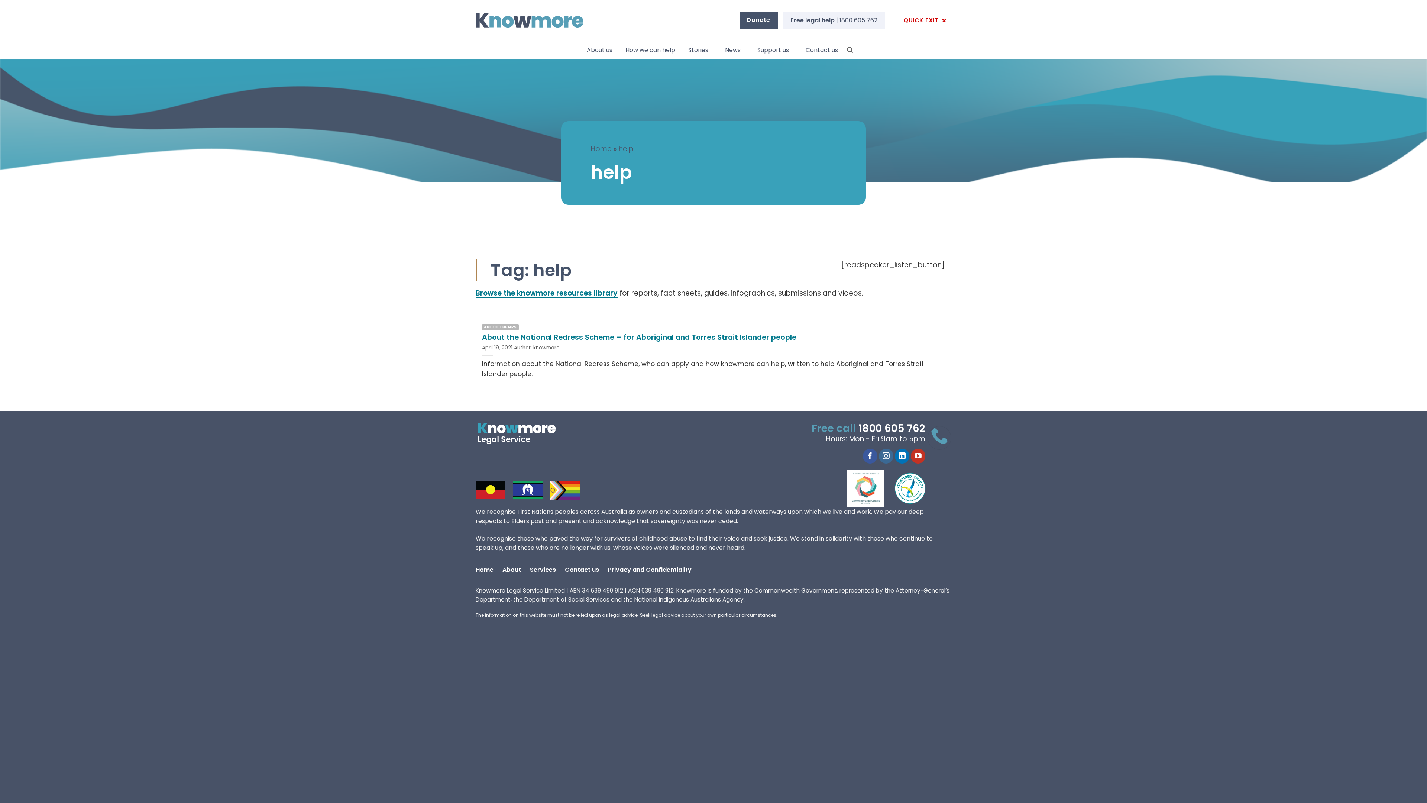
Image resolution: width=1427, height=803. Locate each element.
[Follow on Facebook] (870, 456)
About (511, 569)
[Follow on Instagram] (886, 456)
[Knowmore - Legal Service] (529, 20)
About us (599, 50)
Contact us (822, 50)
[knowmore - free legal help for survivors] (521, 433)
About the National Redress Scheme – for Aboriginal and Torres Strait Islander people (639, 337)
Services (543, 569)
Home (601, 149)
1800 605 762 (858, 20)
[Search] (850, 50)
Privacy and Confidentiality (650, 569)
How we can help (650, 50)
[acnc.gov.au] (910, 488)
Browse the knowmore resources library (547, 293)
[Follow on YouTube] (918, 456)
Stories (698, 50)
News (733, 50)
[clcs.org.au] (871, 488)
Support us (773, 50)
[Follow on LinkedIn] (902, 456)
